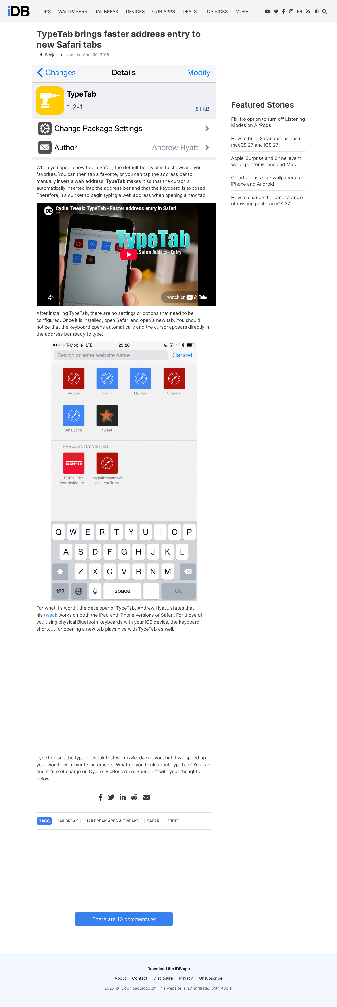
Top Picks (216, 11)
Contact (139, 978)
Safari (153, 821)
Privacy (186, 978)
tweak (50, 615)
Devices (135, 11)
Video (174, 821)
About (120, 978)
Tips (46, 11)
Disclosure (163, 978)
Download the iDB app (168, 968)
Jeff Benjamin (50, 54)
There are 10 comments (121, 919)
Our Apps (163, 11)
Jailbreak (106, 11)
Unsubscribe (210, 978)
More (241, 11)
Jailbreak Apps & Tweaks (112, 821)
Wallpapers (72, 11)
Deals (190, 11)
